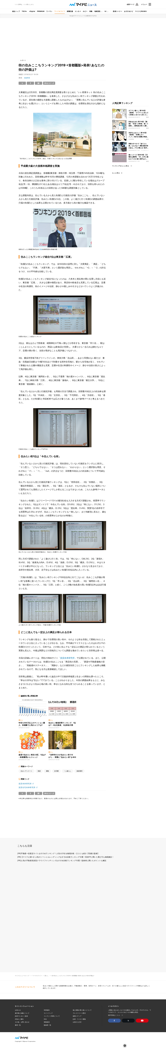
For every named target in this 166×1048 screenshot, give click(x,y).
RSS (45, 1019)
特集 (90, 11)
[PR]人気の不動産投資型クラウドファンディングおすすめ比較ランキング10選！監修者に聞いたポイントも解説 (61, 860)
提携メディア (77, 1016)
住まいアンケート (26, 771)
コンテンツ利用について (52, 1016)
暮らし (46, 975)
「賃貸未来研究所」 (67, 658)
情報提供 (47, 1022)
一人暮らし (67, 771)
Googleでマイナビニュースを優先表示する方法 (83, 15)
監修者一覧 (47, 1025)
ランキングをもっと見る (120, 166)
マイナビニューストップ (22, 975)
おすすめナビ (128, 11)
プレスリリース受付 (79, 1013)
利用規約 (47, 1010)
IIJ (105, 11)
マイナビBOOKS (141, 11)
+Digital (32, 11)
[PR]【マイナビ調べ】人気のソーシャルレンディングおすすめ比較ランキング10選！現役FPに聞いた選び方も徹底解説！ (65, 857)
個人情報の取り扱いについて (82, 1010)
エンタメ (78, 11)
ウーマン (49, 11)
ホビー (85, 11)
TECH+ (24, 11)
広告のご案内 (19, 1019)
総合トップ (16, 11)
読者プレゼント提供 (21, 1016)
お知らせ (18, 1010)
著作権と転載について (22, 1013)
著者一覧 (18, 1025)
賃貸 (40, 249)
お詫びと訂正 (77, 1022)
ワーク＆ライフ (59, 11)
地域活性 (97, 11)
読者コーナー (117, 11)
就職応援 (70, 11)
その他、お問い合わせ (22, 1022)
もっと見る (116, 173)
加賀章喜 (27, 78)
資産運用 (79, 771)
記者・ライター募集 (79, 1019)
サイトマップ (48, 1013)
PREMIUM (40, 11)
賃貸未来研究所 (25, 784)
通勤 (47, 771)
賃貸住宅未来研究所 (27, 787)
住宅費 (56, 771)
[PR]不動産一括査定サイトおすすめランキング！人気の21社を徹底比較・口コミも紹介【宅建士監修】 (58, 853)
